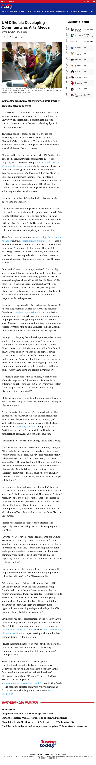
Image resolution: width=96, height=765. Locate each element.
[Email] (15, 36)
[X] (10, 36)
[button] (92, 11)
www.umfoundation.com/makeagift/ (22, 683)
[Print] (21, 36)
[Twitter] (91, 1)
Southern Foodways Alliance (20, 629)
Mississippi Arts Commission (35, 240)
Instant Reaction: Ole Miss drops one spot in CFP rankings (34, 717)
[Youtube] (94, 1)
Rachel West (9, 32)
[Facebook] (85, 1)
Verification (8, 709)
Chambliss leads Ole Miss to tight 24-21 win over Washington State (39, 721)
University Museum (25, 426)
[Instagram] (88, 1)
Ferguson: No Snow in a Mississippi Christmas (27, 713)
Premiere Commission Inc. (27, 312)
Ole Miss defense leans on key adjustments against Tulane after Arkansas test (45, 726)
